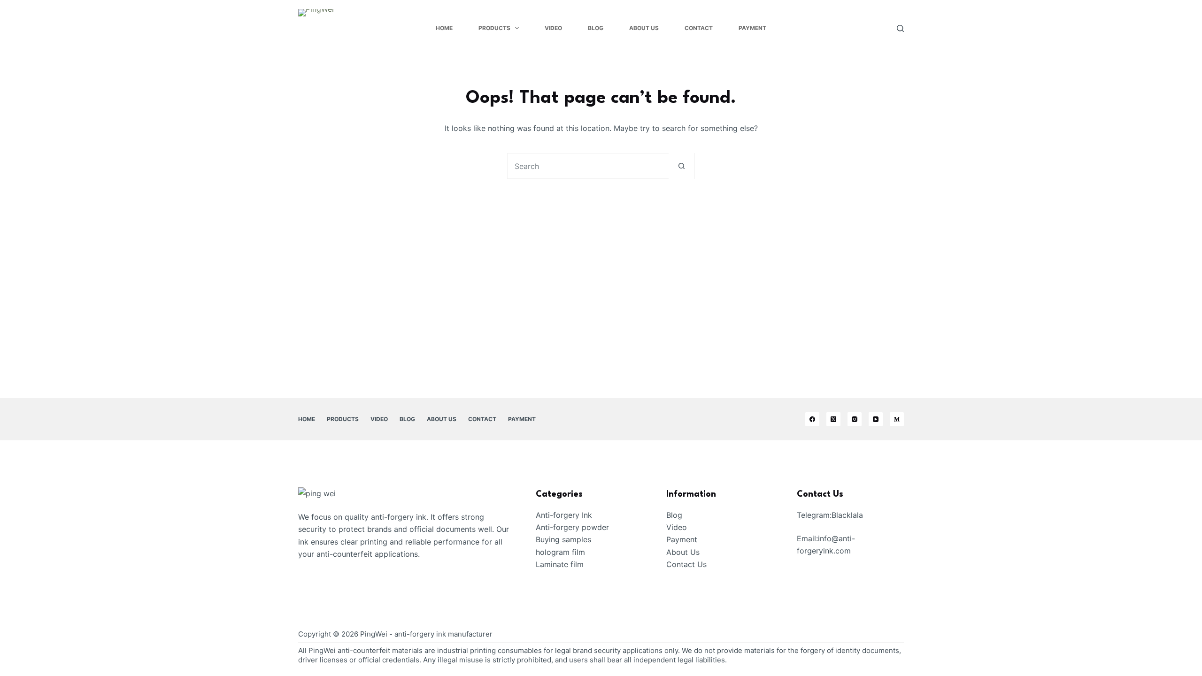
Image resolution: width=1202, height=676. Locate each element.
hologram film (560, 552)
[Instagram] (855, 419)
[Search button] (681, 166)
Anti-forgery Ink (564, 515)
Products (494, 27)
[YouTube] (876, 419)
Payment (752, 27)
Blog (595, 27)
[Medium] (897, 419)
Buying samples (563, 539)
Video (553, 27)
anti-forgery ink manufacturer (443, 634)
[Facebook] (812, 419)
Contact (699, 27)
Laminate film (560, 564)
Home (444, 27)
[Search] (900, 28)
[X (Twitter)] (833, 419)
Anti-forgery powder (572, 527)
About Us (644, 27)
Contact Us (686, 564)
